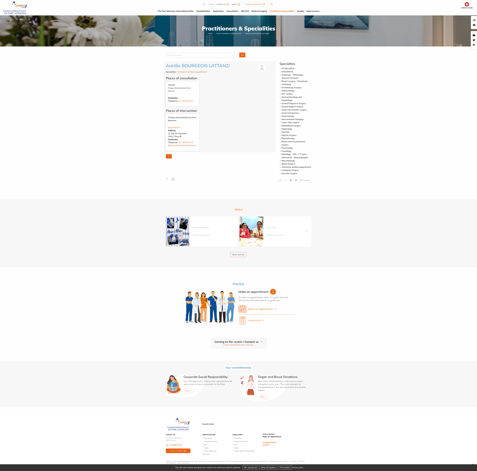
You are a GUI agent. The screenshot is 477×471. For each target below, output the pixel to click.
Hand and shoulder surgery (294, 109)
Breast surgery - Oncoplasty (294, 81)
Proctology (286, 151)
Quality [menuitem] (300, 11)
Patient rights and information (244, 451)
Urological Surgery (290, 170)
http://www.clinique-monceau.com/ (184, 145)
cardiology (286, 84)
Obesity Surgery (289, 135)
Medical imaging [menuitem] (259, 11)
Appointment (174, 127)
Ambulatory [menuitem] (218, 11)
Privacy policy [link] (297, 467)
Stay (205, 445)
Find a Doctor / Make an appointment (272, 435)
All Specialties (288, 68)
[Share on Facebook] (291, 180)
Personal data (276, 461)
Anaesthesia (287, 71)
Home (210, 33)
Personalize (285, 467)
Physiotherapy (288, 138)
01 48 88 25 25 (186, 142)
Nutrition (285, 132)
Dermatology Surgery (291, 87)
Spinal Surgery (288, 164)
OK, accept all (250, 467)
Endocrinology (288, 90)
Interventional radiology (292, 119)
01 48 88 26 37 (186, 101)
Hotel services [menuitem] (312, 11)
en (212, 4)
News (238, 209)
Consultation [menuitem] (232, 11)
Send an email (176, 450)
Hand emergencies (290, 113)
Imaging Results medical (269, 443)
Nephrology (286, 129)
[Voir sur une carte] (180, 136)
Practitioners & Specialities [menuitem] (282, 11)
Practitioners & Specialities (229, 33)
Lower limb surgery (290, 122)
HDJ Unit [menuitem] (245, 11)
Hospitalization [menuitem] (203, 11)
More (188, 391)
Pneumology (287, 148)
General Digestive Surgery (293, 103)
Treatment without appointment (192, 72)
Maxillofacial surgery (291, 125)
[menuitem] (211, 438)
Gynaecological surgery (292, 106)
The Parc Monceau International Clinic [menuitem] (176, 11)
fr (210, 4)
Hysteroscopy (287, 116)
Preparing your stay (210, 441)
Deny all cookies (268, 467)
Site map (292, 461)
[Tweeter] (296, 180)
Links (285, 461)
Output (206, 448)
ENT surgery (287, 94)
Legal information (260, 461)
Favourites (306, 180)
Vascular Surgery (289, 173)
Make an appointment (254, 4)
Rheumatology (288, 160)
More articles (238, 254)
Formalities (208, 438)
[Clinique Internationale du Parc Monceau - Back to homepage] (14, 7)
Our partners (183, 463)
